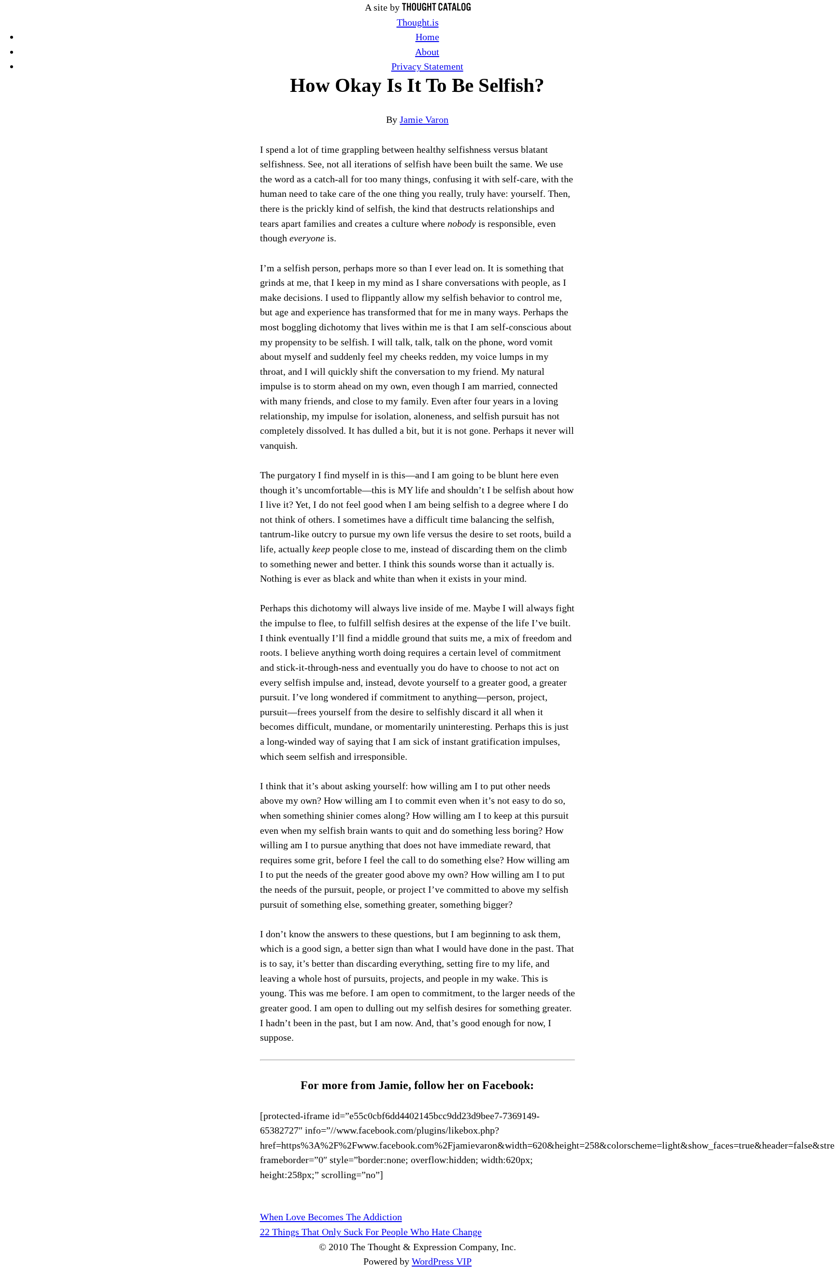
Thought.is (418, 22)
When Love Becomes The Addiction (331, 1216)
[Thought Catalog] (436, 7)
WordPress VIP (442, 1261)
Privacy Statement (427, 66)
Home (427, 36)
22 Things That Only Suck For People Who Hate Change (371, 1231)
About (427, 51)
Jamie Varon (424, 119)
